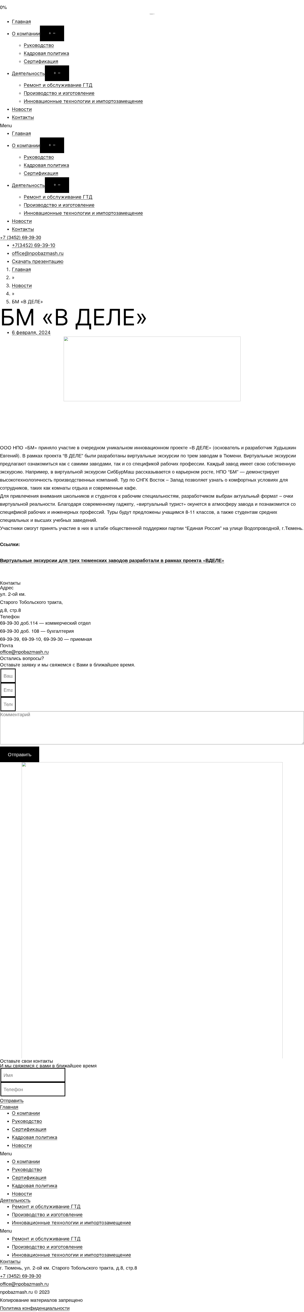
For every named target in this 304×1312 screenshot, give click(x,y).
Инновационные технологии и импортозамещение (83, 101)
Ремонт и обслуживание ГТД (58, 85)
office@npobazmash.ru (24, 651)
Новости (22, 109)
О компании (26, 33)
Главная (21, 21)
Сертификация (41, 61)
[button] (152, 125)
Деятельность (28, 73)
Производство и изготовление (59, 93)
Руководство (39, 45)
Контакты (23, 117)
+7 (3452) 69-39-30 (20, 1275)
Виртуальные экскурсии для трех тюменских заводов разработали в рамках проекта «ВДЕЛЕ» (112, 560)
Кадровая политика (46, 53)
